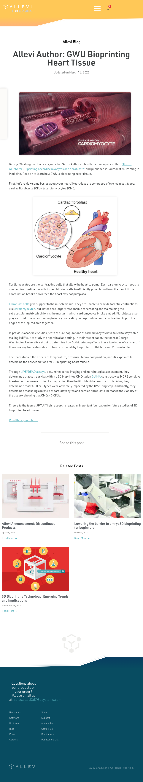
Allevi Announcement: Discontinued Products (28, 525)
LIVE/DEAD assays (33, 371)
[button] (3, 93)
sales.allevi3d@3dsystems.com (37, 699)
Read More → (10, 538)
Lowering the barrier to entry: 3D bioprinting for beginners (107, 525)
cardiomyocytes (24, 309)
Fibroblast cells (19, 304)
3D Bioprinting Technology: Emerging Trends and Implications (35, 598)
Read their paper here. (23, 420)
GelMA (96, 376)
